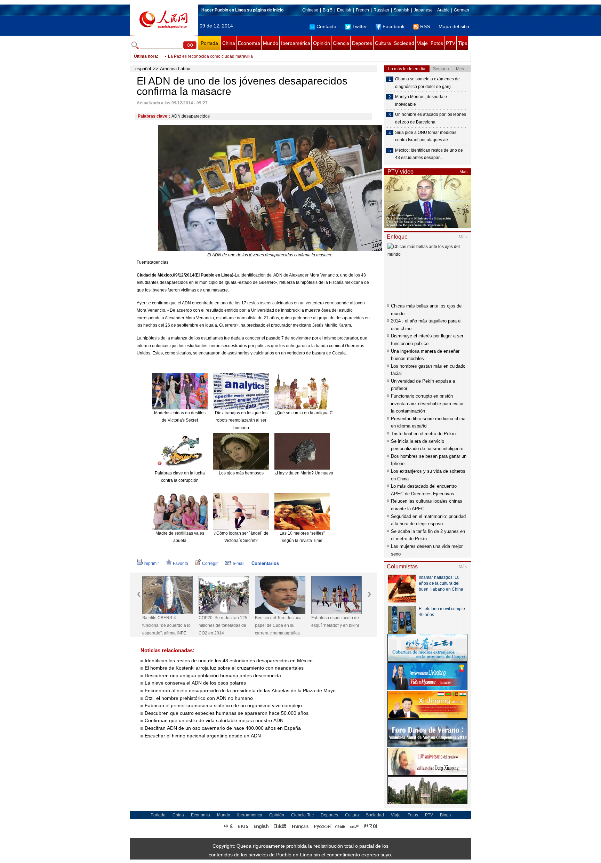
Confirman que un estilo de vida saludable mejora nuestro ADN (214, 720)
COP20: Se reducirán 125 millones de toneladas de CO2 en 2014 (223, 625)
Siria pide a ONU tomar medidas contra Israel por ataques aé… (425, 136)
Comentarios (265, 563)
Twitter (359, 26)
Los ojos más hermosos (241, 473)
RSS (425, 26)
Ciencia (341, 43)
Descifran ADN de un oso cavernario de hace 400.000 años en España (223, 728)
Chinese (310, 10)
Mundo (270, 43)
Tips (462, 43)
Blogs (445, 815)
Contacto (326, 26)
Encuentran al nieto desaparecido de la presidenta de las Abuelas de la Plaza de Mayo (240, 690)
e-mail (239, 563)
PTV (450, 43)
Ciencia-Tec (302, 815)
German (461, 10)
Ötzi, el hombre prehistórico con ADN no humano (199, 698)
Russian (381, 10)
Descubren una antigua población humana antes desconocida (213, 675)
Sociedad (404, 43)
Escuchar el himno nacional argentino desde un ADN (203, 735)
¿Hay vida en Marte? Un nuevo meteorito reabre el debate (329, 473)
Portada (209, 43)
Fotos (437, 43)
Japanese (423, 10)
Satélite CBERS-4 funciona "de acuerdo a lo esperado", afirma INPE (166, 625)
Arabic (443, 10)
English (344, 10)
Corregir (210, 563)
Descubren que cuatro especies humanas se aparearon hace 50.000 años (226, 713)
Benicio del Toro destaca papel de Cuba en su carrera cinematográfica (278, 625)
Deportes (362, 43)
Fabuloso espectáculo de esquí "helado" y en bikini (335, 621)
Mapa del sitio (454, 26)
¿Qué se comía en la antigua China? (309, 412)
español (143, 68)
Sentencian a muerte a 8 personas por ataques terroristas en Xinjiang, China (240, 56)
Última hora (145, 56)
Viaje (422, 43)
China (228, 43)
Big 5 (327, 10)
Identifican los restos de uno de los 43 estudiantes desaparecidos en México (229, 660)
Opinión (321, 43)
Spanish (401, 10)
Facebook (393, 26)
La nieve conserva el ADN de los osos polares (195, 683)
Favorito (180, 563)
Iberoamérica (295, 43)
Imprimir (151, 563)
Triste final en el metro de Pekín (423, 433)
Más (463, 171)
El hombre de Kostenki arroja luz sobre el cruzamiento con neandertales (224, 668)
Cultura (383, 43)
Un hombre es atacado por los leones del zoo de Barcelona (430, 118)
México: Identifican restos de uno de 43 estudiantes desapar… (429, 154)
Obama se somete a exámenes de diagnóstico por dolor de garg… (427, 83)
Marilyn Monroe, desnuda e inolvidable (421, 100)
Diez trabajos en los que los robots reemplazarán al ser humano (241, 420)
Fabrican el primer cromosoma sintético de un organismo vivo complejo (223, 705)
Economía (249, 43)
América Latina (175, 68)
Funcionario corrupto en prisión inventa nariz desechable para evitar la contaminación (427, 403)
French (362, 10)
